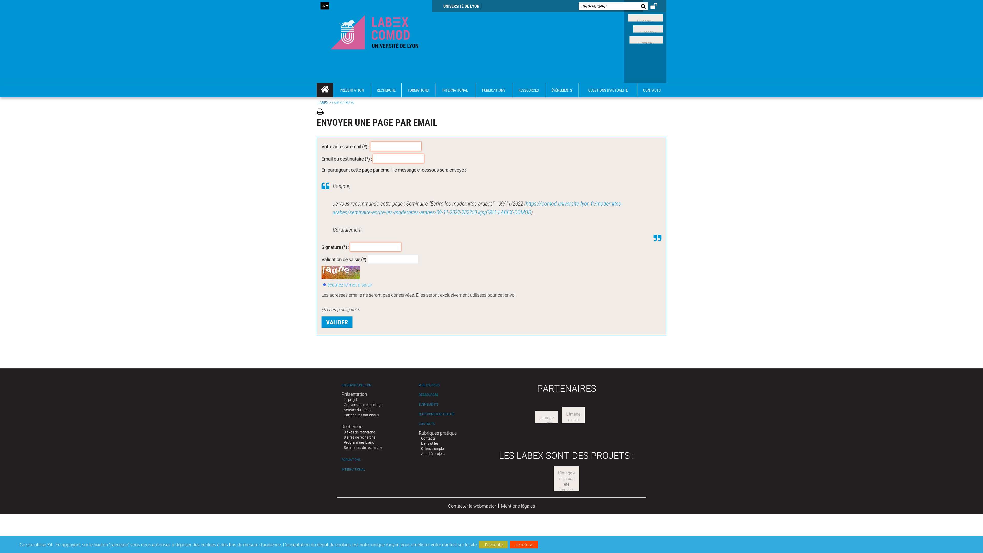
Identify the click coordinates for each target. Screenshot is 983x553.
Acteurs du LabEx (357, 409)
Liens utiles (430, 443)
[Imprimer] (322, 112)
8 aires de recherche (359, 437)
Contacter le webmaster (472, 506)
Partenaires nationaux (361, 414)
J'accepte (493, 544)
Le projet (350, 399)
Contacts (427, 424)
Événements (429, 404)
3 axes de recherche (359, 432)
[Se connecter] (657, 6)
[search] (613, 6)
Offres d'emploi (433, 448)
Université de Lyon (461, 6)
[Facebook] (645, 17)
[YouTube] (646, 39)
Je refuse (524, 544)
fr (323, 5)
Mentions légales (518, 506)
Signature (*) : (335, 247)
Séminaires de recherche (363, 447)
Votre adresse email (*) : (345, 146)
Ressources (428, 394)
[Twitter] (648, 28)
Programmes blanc (359, 442)
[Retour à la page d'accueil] (374, 31)
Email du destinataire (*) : (347, 158)
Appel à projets (433, 453)
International (353, 469)
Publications (429, 385)
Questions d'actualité (436, 414)
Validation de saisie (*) (344, 259)
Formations (351, 460)
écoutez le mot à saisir (349, 285)
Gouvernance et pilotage (363, 404)
